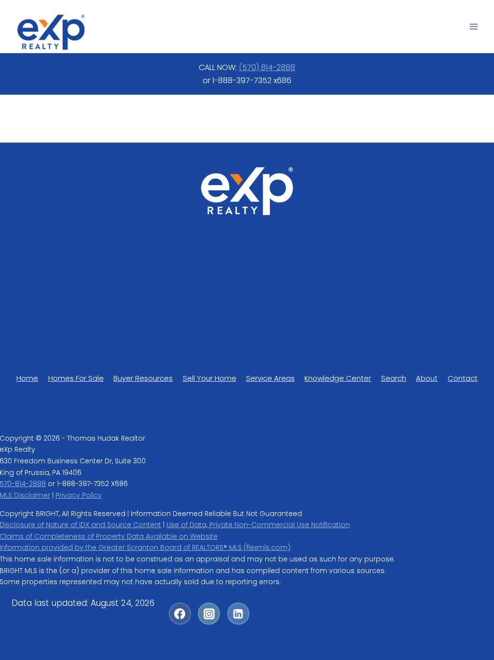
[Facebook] (180, 614)
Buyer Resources (143, 378)
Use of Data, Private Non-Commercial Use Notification (258, 525)
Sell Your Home (209, 378)
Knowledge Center (337, 378)
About (427, 378)
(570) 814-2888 (267, 67)
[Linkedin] (238, 614)
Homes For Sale (76, 378)
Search (393, 378)
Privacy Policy (78, 495)
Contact (463, 378)
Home (27, 378)
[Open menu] (473, 26)
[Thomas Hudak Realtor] (51, 32)
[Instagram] (209, 614)
